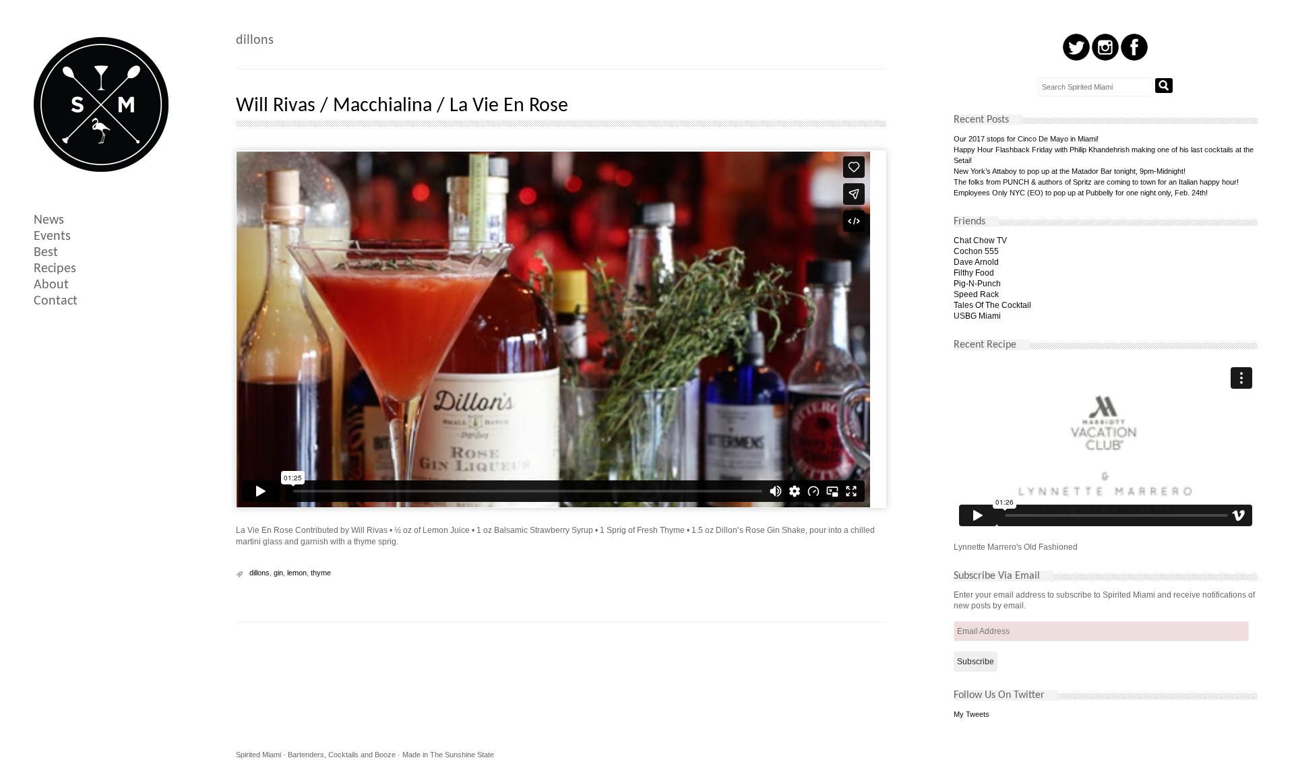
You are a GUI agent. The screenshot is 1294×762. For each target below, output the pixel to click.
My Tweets (971, 714)
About (51, 285)
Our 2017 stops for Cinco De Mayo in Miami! (1026, 139)
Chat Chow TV (980, 240)
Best (46, 252)
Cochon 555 (976, 251)
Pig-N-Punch (977, 283)
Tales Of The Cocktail (992, 305)
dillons (259, 573)
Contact (56, 301)
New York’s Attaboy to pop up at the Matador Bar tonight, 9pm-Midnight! (1069, 171)
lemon (297, 573)
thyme (321, 573)
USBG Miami (977, 316)
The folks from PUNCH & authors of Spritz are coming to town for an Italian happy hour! (1096, 182)
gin (278, 573)
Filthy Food (974, 273)
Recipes (55, 269)
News (49, 220)
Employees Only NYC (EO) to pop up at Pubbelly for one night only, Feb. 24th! (1081, 193)
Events (52, 236)
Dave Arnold (976, 262)
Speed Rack (976, 294)
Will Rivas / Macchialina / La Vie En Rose (402, 106)
